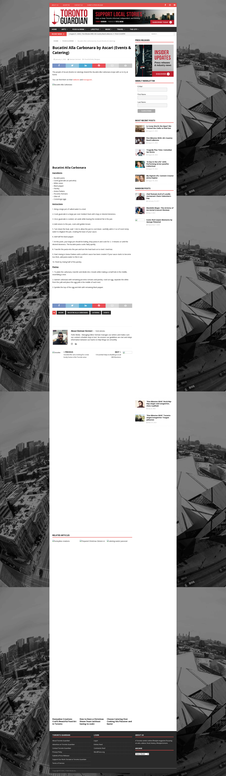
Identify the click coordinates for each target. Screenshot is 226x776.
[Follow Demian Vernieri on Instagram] (72, 344)
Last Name (142, 102)
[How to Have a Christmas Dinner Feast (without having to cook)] (92, 628)
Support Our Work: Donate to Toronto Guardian (69, 759)
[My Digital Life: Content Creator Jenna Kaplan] (140, 178)
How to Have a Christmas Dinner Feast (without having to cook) (92, 721)
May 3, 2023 (151, 213)
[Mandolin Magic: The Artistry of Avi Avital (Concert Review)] (140, 210)
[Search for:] (162, 34)
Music (108, 29)
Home (54, 29)
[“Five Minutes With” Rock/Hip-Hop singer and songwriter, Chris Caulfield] (140, 404)
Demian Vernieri (75, 59)
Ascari (60, 313)
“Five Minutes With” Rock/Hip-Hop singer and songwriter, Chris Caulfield (159, 403)
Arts (64, 29)
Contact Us (78, 5)
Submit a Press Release (95, 5)
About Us (55, 5)
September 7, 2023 (154, 225)
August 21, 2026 (153, 131)
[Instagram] (170, 5)
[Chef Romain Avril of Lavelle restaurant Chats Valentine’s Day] (140, 196)
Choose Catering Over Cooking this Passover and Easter (119, 721)
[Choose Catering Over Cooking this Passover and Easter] (119, 628)
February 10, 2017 (153, 201)
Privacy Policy (57, 752)
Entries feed (98, 744)
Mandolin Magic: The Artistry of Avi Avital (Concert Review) (160, 209)
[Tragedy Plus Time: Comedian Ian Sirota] (140, 152)
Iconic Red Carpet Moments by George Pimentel (159, 221)
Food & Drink (78, 29)
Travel (120, 29)
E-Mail (140, 86)
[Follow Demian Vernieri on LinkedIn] (75, 344)
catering (95, 313)
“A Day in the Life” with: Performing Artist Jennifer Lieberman (157, 164)
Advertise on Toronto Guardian (63, 744)
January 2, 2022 (60, 59)
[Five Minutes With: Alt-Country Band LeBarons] (140, 140)
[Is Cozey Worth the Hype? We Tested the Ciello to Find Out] (140, 128)
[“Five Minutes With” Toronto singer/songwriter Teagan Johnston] (140, 417)
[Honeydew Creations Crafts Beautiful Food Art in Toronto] (65, 628)
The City (133, 29)
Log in (96, 741)
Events (106, 313)
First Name (142, 94)
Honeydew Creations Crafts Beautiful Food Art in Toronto (64, 721)
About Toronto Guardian (61, 741)
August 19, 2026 (153, 169)
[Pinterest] (174, 5)
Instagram (87, 80)
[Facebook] (165, 5)
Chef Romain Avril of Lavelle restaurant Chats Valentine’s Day (158, 196)
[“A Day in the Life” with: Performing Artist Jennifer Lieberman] (140, 164)
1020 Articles (100, 331)
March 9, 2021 (152, 422)
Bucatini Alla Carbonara (78, 313)
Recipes (97, 59)
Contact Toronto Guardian (61, 748)
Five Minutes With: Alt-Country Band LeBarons (159, 139)
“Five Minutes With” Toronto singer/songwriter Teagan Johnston (158, 417)
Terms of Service (58, 763)
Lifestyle (95, 29)
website (76, 80)
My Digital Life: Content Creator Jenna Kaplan (160, 177)
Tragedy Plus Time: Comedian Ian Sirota (159, 151)
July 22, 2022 (152, 408)
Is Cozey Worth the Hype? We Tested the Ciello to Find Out (158, 127)
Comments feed (99, 748)
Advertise (66, 5)
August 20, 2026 (153, 155)
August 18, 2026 (153, 181)
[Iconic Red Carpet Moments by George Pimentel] (140, 307)
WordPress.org (99, 752)
